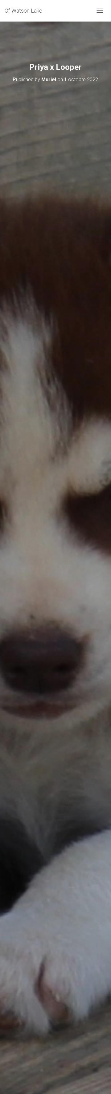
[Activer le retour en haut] (98, 1081)
